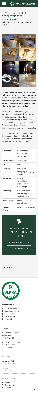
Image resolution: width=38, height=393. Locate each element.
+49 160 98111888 (20, 242)
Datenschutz (9, 385)
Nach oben (34, 389)
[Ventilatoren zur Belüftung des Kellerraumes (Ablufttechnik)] (10, 80)
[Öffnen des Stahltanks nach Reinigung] (27, 41)
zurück (10, 267)
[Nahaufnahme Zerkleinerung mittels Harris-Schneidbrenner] (27, 54)
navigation (4, 3)
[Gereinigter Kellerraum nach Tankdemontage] (27, 80)
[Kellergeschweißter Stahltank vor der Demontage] (10, 41)
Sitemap (8, 387)
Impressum (9, 382)
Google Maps (9, 347)
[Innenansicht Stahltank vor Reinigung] (10, 67)
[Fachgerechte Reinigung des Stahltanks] (27, 67)
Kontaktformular (19, 248)
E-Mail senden (10, 345)
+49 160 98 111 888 (12, 342)
